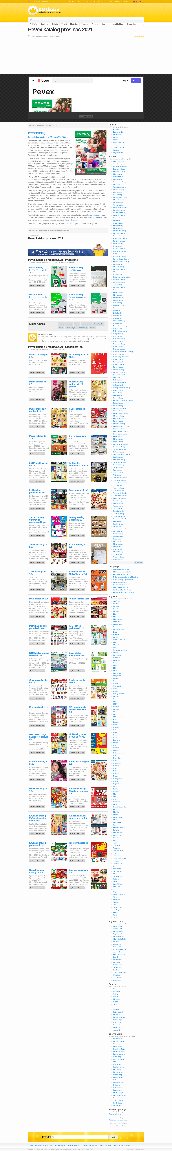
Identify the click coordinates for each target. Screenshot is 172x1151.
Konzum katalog (118, 298)
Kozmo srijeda (118, 1077)
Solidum (116, 970)
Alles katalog (117, 521)
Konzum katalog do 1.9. (38, 708)
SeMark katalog (118, 452)
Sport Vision (117, 884)
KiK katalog (117, 290)
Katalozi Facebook (105, 1145)
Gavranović (117, 686)
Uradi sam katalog (119, 498)
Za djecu (105, 24)
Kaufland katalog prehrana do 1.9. (37, 844)
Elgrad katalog (118, 225)
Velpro (115, 892)
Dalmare (116, 942)
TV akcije (127, 1)
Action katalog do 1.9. (77, 545)
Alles (115, 912)
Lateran (115, 725)
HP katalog (117, 541)
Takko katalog (118, 472)
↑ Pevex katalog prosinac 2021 (135, 1149)
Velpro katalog (118, 559)
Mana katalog (117, 328)
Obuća (64, 24)
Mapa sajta (53, 1145)
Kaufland (116, 709)
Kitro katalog (117, 295)
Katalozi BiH (142, 1)
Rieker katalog (118, 439)
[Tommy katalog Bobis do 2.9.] (77, 535)
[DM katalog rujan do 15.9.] (77, 372)
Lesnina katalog (118, 308)
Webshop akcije (118, 142)
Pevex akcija (70, 328)
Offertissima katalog (120, 382)
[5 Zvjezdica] (143, 36)
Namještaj (44, 24)
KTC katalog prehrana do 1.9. (77, 627)
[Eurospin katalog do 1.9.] (77, 779)
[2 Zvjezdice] (137, 36)
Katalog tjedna (118, 524)
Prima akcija (117, 1098)
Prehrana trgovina (119, 827)
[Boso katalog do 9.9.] (77, 507)
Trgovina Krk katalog (120, 493)
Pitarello (116, 812)
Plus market (117, 822)
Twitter (127, 1145)
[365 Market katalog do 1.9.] (37, 480)
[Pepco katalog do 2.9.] (37, 399)
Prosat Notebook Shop (121, 426)
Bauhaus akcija (118, 1041)
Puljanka (116, 830)
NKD (114, 797)
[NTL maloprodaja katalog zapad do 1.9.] (77, 724)
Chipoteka (116, 645)
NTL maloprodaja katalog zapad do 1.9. (77, 709)
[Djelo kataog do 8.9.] (37, 616)
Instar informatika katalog (121, 277)
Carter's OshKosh (119, 640)
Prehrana (33, 24)
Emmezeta (117, 673)
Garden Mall (117, 944)
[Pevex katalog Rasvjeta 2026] (77, 285)
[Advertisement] (86, 55)
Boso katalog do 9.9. (79, 490)
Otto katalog (117, 393)
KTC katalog (117, 303)
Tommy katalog (118, 488)
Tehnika (95, 24)
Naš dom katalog (119, 372)
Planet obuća (117, 817)
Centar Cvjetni (118, 931)
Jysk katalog (117, 285)
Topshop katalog (118, 490)
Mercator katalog (119, 344)
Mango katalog (118, 334)
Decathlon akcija (118, 1049)
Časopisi (116, 150)
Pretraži (46, 1136)
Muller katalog (118, 359)
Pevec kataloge (93, 215)
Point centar (117, 960)
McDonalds (117, 763)
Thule (115, 917)
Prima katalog (118, 421)
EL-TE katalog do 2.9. (77, 437)
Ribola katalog (118, 436)
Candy (115, 915)
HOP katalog (117, 272)
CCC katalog (117, 192)
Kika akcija (117, 1069)
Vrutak (115, 902)
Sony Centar (117, 876)
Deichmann (117, 660)
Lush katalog (117, 318)
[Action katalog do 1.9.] (77, 562)
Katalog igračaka (119, 1017)
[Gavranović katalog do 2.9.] (37, 697)
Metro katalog (118, 346)
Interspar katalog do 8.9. (78, 844)
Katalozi (72, 1)
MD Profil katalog (119, 339)
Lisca (115, 735)
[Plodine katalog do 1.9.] (37, 806)
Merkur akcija (117, 1087)
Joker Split (117, 952)
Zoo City (116, 910)
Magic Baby (117, 758)
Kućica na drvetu (119, 753)
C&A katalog (117, 195)
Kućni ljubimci (118, 24)
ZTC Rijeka (117, 978)
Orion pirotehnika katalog (121, 388)
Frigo (115, 681)
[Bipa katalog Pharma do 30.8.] (77, 670)
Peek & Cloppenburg (120, 807)
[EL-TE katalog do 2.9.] (77, 453)
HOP (115, 701)
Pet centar (116, 802)
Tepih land (116, 845)
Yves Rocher (117, 907)
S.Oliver (116, 879)
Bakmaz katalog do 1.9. (78, 871)
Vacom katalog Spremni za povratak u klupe (37, 519)
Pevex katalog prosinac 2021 (60, 29)
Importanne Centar (119, 949)
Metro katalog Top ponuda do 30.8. (38, 627)
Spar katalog (117, 470)
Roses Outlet (117, 965)
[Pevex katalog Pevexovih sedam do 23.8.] (37, 312)
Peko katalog (117, 395)
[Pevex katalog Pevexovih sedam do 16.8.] (77, 312)
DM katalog (117, 220)
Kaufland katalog (119, 287)
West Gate (117, 975)
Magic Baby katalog (120, 326)
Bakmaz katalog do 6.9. (38, 355)
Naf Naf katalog (118, 370)
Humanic (116, 699)
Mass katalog (117, 336)
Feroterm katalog (119, 241)
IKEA (115, 704)
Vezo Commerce (118, 894)
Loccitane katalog (119, 321)
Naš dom (116, 791)
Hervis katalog (118, 264)
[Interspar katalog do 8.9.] (77, 860)
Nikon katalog (118, 544)
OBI (114, 866)
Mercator (116, 773)
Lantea (115, 722)
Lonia (115, 745)
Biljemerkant (117, 619)
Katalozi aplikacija (115, 1114)
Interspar (116, 707)
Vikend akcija (117, 1027)
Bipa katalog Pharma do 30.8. (77, 654)
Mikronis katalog (118, 354)
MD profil (116, 766)
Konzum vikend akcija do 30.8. (123, 592)
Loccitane (116, 740)
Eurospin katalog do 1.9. (79, 762)
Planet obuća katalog (120, 413)
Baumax (116, 606)
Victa (115, 897)
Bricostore (116, 622)
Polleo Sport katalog (120, 434)
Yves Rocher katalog (120, 519)
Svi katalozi (117, 526)
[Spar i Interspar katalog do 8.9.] (37, 887)
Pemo (115, 804)
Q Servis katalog (119, 447)
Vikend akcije (90, 1)
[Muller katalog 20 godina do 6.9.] (37, 426)
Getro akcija (117, 1057)
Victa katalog (117, 501)
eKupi (115, 670)
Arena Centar (117, 926)
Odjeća (55, 24)
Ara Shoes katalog (119, 161)
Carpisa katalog (118, 189)
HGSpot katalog (118, 267)
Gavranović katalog (119, 251)
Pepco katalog (118, 403)
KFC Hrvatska (118, 717)
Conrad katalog (118, 205)
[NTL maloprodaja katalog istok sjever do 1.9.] (37, 752)
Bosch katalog (118, 531)
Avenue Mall (117, 929)
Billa (114, 614)
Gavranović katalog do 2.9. (38, 681)
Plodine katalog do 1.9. (38, 789)
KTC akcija (117, 1080)
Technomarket (118, 851)
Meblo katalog (118, 341)
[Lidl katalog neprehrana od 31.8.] (77, 480)
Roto (114, 840)
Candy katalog (118, 534)
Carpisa (115, 637)
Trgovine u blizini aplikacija (118, 1126)
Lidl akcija (116, 1085)
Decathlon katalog (119, 210)
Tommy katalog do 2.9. (38, 545)
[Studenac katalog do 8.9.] (77, 697)
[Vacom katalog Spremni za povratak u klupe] (37, 535)
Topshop (116, 856)
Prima (115, 825)
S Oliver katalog (118, 465)
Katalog (85, 1145)
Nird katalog (117, 547)
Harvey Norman (118, 694)
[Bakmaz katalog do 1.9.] (77, 887)
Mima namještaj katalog (121, 357)
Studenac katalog (119, 460)
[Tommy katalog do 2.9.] (37, 562)
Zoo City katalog (118, 511)
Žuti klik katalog (118, 514)
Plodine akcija (118, 1093)
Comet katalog (118, 202)
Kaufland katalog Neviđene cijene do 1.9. (78, 791)
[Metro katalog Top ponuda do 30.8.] (37, 643)
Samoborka (117, 869)
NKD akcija (117, 1062)
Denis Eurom (117, 663)
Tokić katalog (117, 485)
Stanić (115, 874)
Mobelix (116, 781)
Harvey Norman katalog (121, 259)
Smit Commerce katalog (121, 454)
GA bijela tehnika (119, 249)
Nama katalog (118, 367)
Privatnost (38, 1145)
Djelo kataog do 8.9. (38, 598)
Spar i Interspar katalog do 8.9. (36, 871)
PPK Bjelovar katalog (120, 431)
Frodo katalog (118, 243)
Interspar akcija (118, 1059)
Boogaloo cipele (118, 629)
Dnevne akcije (118, 132)
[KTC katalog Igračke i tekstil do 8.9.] (37, 670)
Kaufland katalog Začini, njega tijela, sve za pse (38, 818)
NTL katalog (117, 380)
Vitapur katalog (118, 503)
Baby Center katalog (120, 166)
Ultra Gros (116, 887)
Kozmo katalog (118, 300)
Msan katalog (117, 549)
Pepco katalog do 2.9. (37, 382)
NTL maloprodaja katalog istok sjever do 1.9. (38, 736)
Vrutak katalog (118, 506)
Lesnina (116, 727)
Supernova (117, 967)
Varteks (115, 889)
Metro (115, 771)
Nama (115, 786)
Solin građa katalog (119, 462)
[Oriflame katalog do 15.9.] (37, 779)
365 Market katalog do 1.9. (38, 464)
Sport (115, 1004)
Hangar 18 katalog (119, 256)
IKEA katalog (117, 274)
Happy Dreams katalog (121, 261)
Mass (115, 761)
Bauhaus (116, 604)
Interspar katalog (119, 280)
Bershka (116, 611)
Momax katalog (118, 364)
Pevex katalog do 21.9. (37, 437)
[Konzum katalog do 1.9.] (37, 724)
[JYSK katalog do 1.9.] (37, 589)
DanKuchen (117, 655)
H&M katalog (117, 254)
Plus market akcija (119, 1095)
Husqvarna (117, 539)
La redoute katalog (119, 305)
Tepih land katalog (119, 480)
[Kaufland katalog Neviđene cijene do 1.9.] (77, 806)
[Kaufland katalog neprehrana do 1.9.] (77, 833)
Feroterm (116, 678)
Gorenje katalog (118, 536)
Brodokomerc (117, 624)
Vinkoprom (117, 899)
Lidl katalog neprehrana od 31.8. (78, 464)
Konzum (116, 748)
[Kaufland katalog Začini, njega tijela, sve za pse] (37, 833)
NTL (114, 799)
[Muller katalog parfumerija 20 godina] (77, 399)
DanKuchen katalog (119, 207)
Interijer (67, 220)
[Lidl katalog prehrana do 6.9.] (37, 507)
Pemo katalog (118, 398)
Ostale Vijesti (117, 980)
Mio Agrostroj (117, 779)
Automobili (116, 1030)
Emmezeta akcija (119, 1054)
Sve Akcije (117, 1105)
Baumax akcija (118, 1039)
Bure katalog (117, 184)
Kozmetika (131, 24)
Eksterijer (74, 24)
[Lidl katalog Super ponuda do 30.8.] (77, 752)
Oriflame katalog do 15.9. (38, 762)
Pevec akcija (86, 324)
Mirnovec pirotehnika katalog (123, 352)
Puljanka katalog (118, 429)
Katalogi (137, 1)
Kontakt (45, 1145)
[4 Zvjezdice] (141, 36)
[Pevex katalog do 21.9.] (37, 453)
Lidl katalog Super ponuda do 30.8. (78, 735)
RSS (80, 1145)
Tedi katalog (117, 475)
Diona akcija (117, 1046)
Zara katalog (117, 508)
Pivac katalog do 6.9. (77, 410)
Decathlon (116, 658)
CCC (114, 642)
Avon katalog (117, 164)
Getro (115, 689)
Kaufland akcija (118, 1067)
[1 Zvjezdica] (135, 36)
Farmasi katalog (118, 236)
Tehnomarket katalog (120, 478)
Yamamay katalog (119, 516)
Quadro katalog (118, 557)
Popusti (101, 1)
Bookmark (61, 1145)
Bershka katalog (118, 177)
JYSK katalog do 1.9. (37, 572)
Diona (115, 665)
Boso (115, 632)
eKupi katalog (118, 223)
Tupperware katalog (119, 496)
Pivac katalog (118, 411)
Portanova (116, 962)
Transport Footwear (119, 858)
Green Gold (117, 947)
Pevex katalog (86, 116)
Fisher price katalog (120, 238)
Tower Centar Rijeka (120, 972)
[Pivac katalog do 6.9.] (77, 426)
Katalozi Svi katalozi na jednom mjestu (44, 10)
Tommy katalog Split (79, 598)
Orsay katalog (118, 390)
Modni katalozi (118, 1022)
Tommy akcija (118, 1100)
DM (114, 668)
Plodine (115, 820)
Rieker (115, 838)
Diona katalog (118, 218)
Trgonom (116, 861)
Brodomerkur (117, 627)
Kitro (114, 714)
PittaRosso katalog (119, 408)
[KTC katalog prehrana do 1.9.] (77, 643)
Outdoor (84, 24)
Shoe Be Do (117, 871)
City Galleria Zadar (119, 939)
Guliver (115, 691)
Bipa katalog (117, 174)
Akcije (80, 1)
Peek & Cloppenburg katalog (123, 400)
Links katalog (117, 313)
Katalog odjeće (118, 1020)
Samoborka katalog (119, 449)
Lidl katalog (117, 310)
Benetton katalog (119, 171)
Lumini (115, 957)
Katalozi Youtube (118, 1145)
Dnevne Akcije (118, 1025)
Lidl (114, 730)
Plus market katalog (120, 418)
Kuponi (109, 1)
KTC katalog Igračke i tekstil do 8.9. (39, 654)
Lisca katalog (117, 316)
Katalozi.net (46, 334)
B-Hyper (116, 634)
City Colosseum (118, 936)
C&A (114, 647)
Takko (115, 843)
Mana (115, 755)
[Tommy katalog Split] (77, 616)
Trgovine (118, 1)
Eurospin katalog (119, 233)
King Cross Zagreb (119, 954)
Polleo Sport (117, 835)
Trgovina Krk (117, 863)
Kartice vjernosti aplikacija (118, 1120)
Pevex (61, 328)
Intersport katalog (119, 282)
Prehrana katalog (119, 424)
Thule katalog (117, 554)
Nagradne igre (118, 153)
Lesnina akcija (118, 1082)
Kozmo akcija (118, 1075)
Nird (114, 794)
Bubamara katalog (119, 182)
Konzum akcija (118, 1072)
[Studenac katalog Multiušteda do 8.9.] (77, 589)
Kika (114, 712)
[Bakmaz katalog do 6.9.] (37, 372)
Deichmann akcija (119, 1051)
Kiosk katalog (118, 292)
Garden (115, 683)
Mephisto (116, 784)
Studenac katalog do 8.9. (77, 681)
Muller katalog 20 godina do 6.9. (37, 410)
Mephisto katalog (119, 349)
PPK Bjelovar (117, 833)
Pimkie (115, 815)
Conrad (115, 652)
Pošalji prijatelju (71, 1145)
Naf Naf (115, 789)
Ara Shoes (116, 601)
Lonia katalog (117, 323)
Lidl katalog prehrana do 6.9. (37, 491)
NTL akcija (117, 1064)
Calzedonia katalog (119, 187)
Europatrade (117, 676)
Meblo (115, 768)
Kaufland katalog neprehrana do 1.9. (78, 816)
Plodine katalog (118, 416)
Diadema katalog (119, 215)
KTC (114, 719)
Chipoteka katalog (119, 200)
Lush (115, 737)
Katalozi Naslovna (32, 19)
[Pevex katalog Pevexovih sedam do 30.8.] (37, 285)
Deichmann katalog (119, 213)
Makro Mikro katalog (120, 331)
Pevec (77, 324)
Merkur (115, 776)
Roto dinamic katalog (120, 444)
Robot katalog (118, 442)
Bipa (114, 616)
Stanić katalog (118, 457)
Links (115, 732)
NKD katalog (117, 377)
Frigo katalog (117, 246)
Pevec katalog (98, 324)
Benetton (116, 609)
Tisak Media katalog (120, 483)
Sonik (115, 881)
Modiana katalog (118, 362)
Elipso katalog (118, 228)
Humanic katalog (119, 269)
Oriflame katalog (118, 385)
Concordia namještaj (120, 650)
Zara (114, 905)
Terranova (116, 848)
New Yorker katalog (119, 375)
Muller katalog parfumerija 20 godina (76, 384)
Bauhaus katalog (119, 169)
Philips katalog (118, 552)
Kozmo (115, 743)
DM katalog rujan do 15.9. (78, 355)
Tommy (115, 853)
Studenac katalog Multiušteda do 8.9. (78, 572)
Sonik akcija (117, 1103)
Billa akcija (117, 1044)
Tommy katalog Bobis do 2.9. (76, 518)
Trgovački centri (118, 147)
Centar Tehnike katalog (121, 197)
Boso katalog (117, 179)
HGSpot (116, 696)
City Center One (118, 934)
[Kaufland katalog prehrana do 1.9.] (37, 860)
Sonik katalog (118, 467)
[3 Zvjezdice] (139, 36)
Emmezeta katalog (119, 231)
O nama (30, 1145)
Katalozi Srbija (140, 1)
